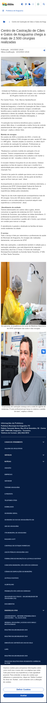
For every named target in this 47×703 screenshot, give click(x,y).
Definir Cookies (24, 689)
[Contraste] (22, 4)
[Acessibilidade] (26, 4)
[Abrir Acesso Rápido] (33, 4)
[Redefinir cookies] (29, 4)
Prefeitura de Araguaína (14, 11)
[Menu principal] (3, 10)
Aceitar (23, 695)
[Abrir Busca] (44, 4)
